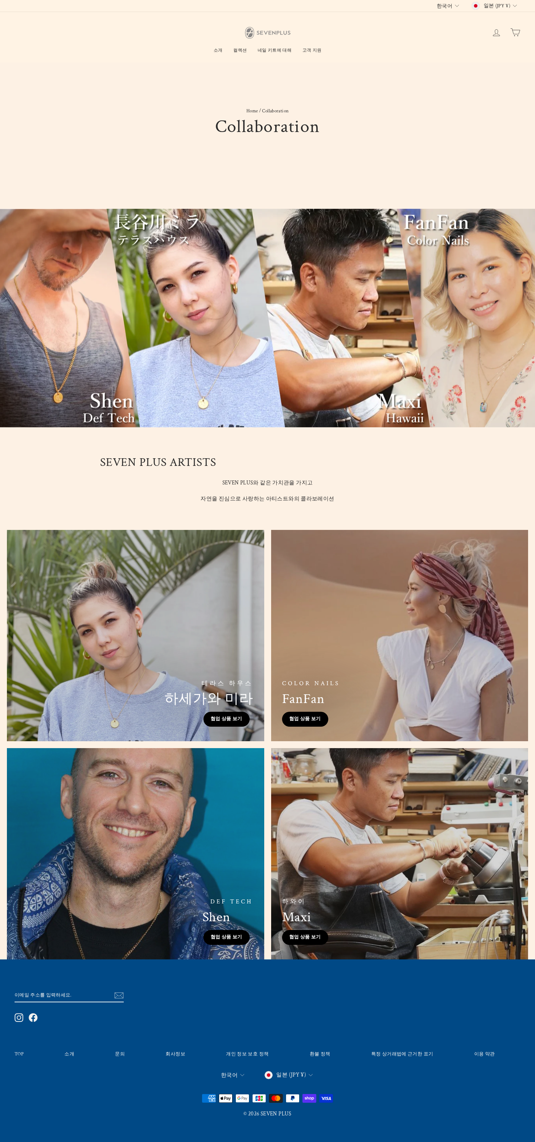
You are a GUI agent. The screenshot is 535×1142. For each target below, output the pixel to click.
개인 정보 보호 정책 (247, 1054)
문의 (120, 1054)
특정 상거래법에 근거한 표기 (402, 1054)
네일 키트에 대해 (275, 50)
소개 (218, 50)
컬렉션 (240, 50)
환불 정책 (320, 1054)
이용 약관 (484, 1054)
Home (252, 111)
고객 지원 (312, 50)
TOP (19, 1054)
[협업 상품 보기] (135, 635)
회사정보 (175, 1054)
